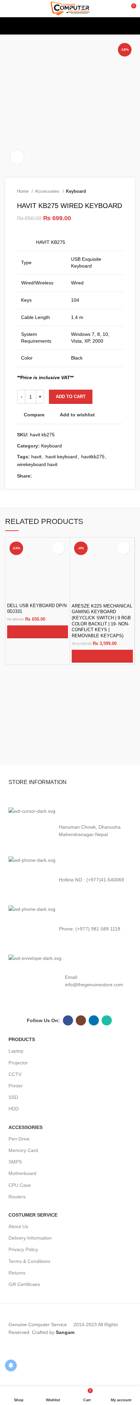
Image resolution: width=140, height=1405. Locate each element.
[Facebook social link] (37, 475)
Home (23, 191)
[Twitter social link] (45, 475)
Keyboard (76, 191)
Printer (15, 1085)
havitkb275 (93, 456)
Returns (16, 1272)
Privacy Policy (23, 1249)
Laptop (15, 1051)
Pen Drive (19, 1139)
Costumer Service (32, 1215)
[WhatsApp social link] (77, 475)
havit (36, 456)
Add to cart (71, 396)
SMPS (15, 1162)
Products (21, 1039)
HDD (13, 1108)
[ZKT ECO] (36, 751)
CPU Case (19, 1185)
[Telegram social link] (84, 475)
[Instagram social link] (81, 1020)
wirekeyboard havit (37, 464)
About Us (18, 1226)
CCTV (14, 1074)
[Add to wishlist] (59, 548)
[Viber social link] (92, 475)
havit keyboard (61, 456)
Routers (16, 1196)
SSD (13, 1097)
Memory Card (23, 1150)
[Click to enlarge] (17, 157)
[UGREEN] (103, 751)
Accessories (48, 191)
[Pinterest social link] (61, 475)
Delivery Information (30, 1238)
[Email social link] (53, 475)
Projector (18, 1062)
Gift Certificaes (24, 1284)
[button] (37, 631)
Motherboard (22, 1173)
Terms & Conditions (29, 1261)
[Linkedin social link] (69, 475)
